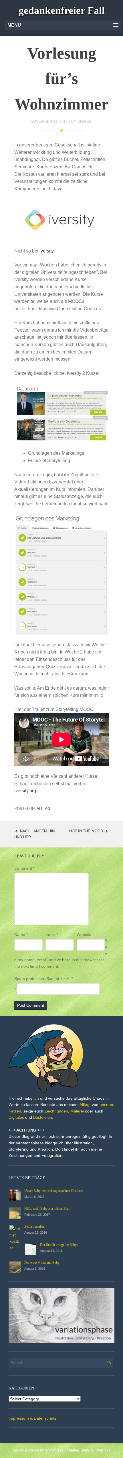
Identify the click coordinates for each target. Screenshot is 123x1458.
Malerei (77, 1111)
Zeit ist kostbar (34, 1227)
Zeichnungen (56, 1111)
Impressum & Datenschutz (32, 1418)
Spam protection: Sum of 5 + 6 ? (43, 978)
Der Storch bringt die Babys (59, 1245)
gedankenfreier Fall (62, 10)
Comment (24, 868)
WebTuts (103, 1450)
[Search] (106, 1361)
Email (51, 934)
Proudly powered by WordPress (37, 1450)
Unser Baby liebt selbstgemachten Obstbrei (53, 1191)
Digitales (16, 1117)
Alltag (43, 808)
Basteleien (42, 1117)
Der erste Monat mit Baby (41, 1263)
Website (84, 934)
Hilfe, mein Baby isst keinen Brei (46, 1209)
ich (36, 1098)
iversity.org (25, 790)
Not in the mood (86, 831)
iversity (46, 251)
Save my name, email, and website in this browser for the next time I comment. (61, 953)
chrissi (85, 121)
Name (21, 934)
